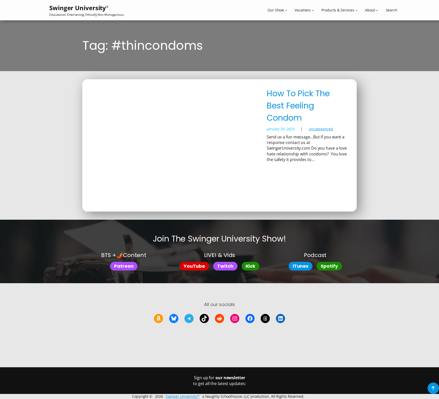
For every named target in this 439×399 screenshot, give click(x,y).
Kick (251, 266)
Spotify (329, 266)
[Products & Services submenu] (356, 10)
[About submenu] (377, 10)
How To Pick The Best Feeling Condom (298, 105)
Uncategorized (321, 128)
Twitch (225, 266)
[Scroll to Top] (433, 388)
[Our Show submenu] (286, 10)
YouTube (194, 266)
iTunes (300, 266)
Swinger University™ (183, 396)
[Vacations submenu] (313, 10)
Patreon (123, 266)
